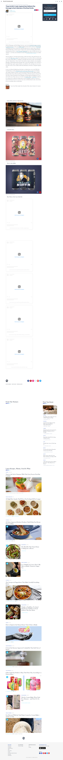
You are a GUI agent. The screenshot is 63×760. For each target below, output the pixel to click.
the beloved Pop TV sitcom (31, 52)
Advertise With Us (10, 748)
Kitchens (7, 580)
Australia (30, 747)
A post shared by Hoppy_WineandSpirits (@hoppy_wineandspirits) (19, 334)
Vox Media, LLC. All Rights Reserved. (33, 757)
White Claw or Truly (14, 58)
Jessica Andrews (9, 666)
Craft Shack (34, 76)
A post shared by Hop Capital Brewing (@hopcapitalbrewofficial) (19, 269)
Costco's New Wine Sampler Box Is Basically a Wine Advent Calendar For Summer (25, 86)
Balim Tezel (24, 570)
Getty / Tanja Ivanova (16, 516)
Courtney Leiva (9, 516)
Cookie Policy (9, 755)
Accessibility (9, 747)
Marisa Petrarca (25, 612)
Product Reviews (24, 562)
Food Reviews (23, 544)
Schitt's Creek (21, 46)
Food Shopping (8, 670)
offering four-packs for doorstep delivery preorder (25, 70)
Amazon (15, 691)
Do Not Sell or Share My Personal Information (12, 754)
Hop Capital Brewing (12, 127)
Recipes (7, 472)
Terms (49, 12)
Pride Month (38, 46)
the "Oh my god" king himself (22, 51)
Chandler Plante (9, 691)
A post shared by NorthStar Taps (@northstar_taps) (19, 367)
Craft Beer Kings (28, 76)
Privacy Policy (52, 12)
